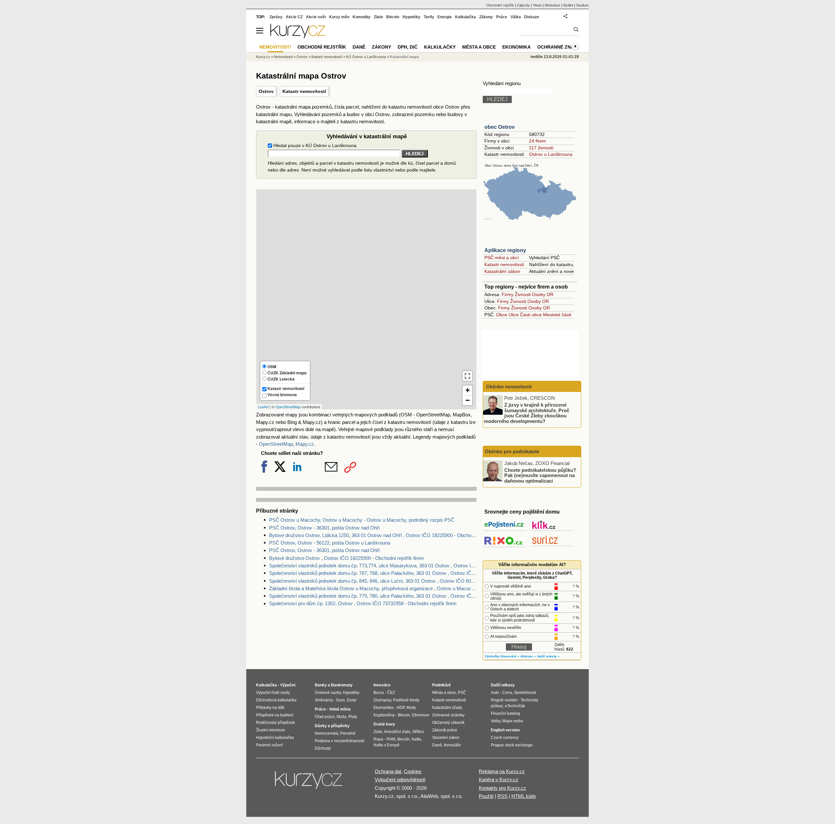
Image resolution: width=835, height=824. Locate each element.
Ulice (514, 314)
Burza (378, 692)
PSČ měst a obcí (501, 257)
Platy (352, 716)
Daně (359, 47)
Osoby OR (543, 294)
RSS (502, 796)
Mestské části (557, 314)
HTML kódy (523, 796)
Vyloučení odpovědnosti (400, 779)
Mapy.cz (305, 444)
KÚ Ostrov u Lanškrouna (366, 57)
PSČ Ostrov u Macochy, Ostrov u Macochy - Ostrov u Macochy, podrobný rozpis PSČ (361, 520)
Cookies (412, 771)
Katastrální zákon (502, 271)
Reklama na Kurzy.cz (502, 771)
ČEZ (391, 692)
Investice (381, 685)
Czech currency (505, 737)
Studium (582, 5)
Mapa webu (512, 721)
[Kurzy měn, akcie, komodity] (309, 782)
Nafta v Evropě (386, 745)
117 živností (541, 147)
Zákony (486, 17)
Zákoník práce (444, 730)
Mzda (341, 716)
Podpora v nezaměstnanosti (339, 741)
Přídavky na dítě (270, 707)
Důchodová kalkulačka (276, 700)
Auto (495, 692)
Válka (515, 17)
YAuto (537, 5)
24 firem (537, 140)
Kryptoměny (384, 715)
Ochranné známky (560, 47)
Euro (340, 700)
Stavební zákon (446, 737)
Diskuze (531, 17)
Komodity (362, 17)
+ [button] (467, 390)
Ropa (378, 739)
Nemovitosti (283, 57)
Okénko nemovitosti (508, 386)
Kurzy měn (339, 17)
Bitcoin (392, 17)
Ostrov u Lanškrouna (550, 154)
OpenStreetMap (287, 406)
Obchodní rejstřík (500, 5)
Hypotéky (411, 17)
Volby (495, 721)
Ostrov (266, 91)
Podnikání (441, 685)
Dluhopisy (382, 700)
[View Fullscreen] (467, 376)
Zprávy (275, 17)
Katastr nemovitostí (304, 91)
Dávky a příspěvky (332, 726)
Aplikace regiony (505, 250)
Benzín (403, 739)
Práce (501, 17)
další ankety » (548, 656)
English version (505, 730)
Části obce (531, 314)
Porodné (348, 733)
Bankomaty (342, 685)
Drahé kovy (384, 724)
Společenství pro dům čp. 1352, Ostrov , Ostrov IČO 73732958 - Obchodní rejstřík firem (363, 603)
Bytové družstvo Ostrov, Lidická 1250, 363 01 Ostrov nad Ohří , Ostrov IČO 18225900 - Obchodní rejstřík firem (373, 535)
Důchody (323, 748)
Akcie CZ (294, 17)
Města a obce (479, 47)
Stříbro (418, 731)
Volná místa (340, 709)
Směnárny (324, 700)
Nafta (416, 739)
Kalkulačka (465, 17)
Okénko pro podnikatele (512, 451)
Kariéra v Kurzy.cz (498, 779)
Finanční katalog (505, 713)
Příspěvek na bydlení (274, 715)
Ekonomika (516, 47)
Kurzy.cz (263, 57)
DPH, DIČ (408, 47)
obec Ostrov (499, 127)
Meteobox (552, 5)
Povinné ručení (269, 745)
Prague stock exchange (512, 745)
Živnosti (523, 294)
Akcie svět (316, 17)
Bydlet (568, 5)
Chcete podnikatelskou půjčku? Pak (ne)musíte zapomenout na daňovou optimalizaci (540, 475)
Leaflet (263, 406)
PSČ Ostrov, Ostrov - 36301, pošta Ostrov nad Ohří (324, 528)
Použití (486, 796)
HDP (400, 707)
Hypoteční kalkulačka (275, 737)
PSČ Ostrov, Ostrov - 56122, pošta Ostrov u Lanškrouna (329, 543)
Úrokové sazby (328, 692)
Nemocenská (326, 733)
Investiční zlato (397, 731)
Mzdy (411, 707)
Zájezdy (523, 5)
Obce (501, 314)
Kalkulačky (440, 47)
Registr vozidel (504, 700)
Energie (444, 17)
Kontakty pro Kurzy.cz (502, 788)
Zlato (378, 17)
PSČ (462, 692)
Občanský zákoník (448, 722)
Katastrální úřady (447, 707)
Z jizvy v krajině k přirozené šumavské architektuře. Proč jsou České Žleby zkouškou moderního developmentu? (526, 413)
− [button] (467, 400)
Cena (507, 692)
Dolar (352, 700)
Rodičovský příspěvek (275, 722)
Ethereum (420, 715)
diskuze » (528, 656)
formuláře (452, 745)
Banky (321, 685)
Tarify (429, 17)
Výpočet (288, 685)
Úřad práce (325, 716)
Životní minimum (270, 730)
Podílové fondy (406, 700)
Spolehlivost (525, 692)
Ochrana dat (388, 771)
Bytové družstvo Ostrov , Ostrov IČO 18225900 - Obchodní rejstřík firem (346, 558)
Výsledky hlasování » (502, 656)
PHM (391, 739)
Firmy (507, 294)
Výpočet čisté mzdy (273, 692)
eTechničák (515, 706)
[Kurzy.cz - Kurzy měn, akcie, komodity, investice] (297, 36)
